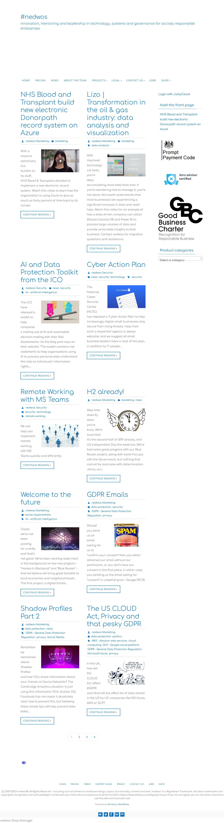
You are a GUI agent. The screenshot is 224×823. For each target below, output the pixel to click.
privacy (107, 515)
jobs (151, 784)
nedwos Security (36, 288)
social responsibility (38, 514)
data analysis (100, 145)
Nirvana (111, 804)
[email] (122, 814)
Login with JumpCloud (174, 94)
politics (117, 636)
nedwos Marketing (37, 141)
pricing (75, 784)
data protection (101, 507)
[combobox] (180, 258)
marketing (61, 141)
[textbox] (181, 260)
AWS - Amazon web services (109, 640)
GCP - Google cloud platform (121, 645)
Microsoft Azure (97, 653)
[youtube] (100, 814)
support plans (103, 784)
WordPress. (123, 804)
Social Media (55, 637)
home (62, 784)
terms (87, 784)
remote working (35, 416)
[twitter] (106, 814)
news (56, 288)
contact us (137, 784)
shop (162, 784)
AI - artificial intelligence (41, 292)
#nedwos (34, 17)
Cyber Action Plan (116, 264)
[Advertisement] (112, 53)
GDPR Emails (107, 494)
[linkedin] (117, 814)
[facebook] (111, 814)
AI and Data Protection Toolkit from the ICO (49, 272)
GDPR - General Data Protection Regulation (114, 649)
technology (117, 277)
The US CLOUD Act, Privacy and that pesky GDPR (114, 616)
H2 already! (105, 392)
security (65, 288)
